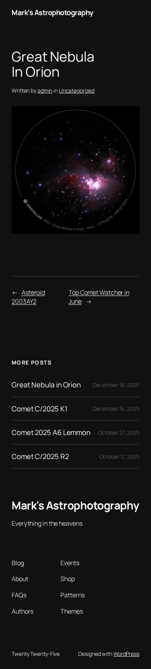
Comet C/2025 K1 (39, 409)
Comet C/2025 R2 (40, 456)
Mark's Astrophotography (52, 12)
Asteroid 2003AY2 (28, 297)
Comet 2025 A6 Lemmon (51, 432)
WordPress (126, 653)
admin (45, 90)
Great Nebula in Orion (46, 385)
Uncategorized (76, 90)
